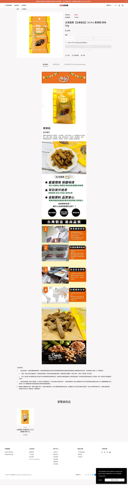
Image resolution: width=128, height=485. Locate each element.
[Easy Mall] (64, 5)
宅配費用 (55, 457)
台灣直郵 (23, 5)
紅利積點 (55, 464)
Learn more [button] (102, 476)
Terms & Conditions (81, 42)
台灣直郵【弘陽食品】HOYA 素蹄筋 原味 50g (25, 431)
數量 (66, 35)
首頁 (18, 9)
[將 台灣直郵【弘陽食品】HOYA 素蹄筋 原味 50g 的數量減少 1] (66, 38)
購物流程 (55, 454)
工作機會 (31, 454)
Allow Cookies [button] (114, 480)
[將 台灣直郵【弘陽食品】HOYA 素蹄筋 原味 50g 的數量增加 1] (73, 38)
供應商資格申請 (9, 454)
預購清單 (55, 461)
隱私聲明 (31, 457)
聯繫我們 (31, 452)
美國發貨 (16, 5)
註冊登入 (55, 452)
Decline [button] (100, 480)
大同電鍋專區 (8, 5)
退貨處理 (55, 459)
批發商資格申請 (9, 452)
